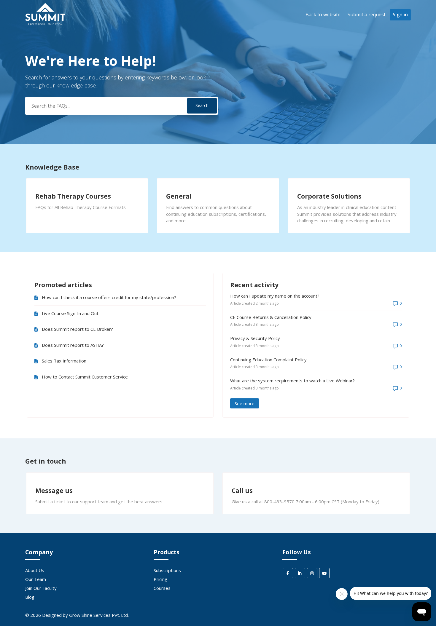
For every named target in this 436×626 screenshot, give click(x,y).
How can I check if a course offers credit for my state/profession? (109, 297)
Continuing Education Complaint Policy (268, 359)
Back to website (322, 14)
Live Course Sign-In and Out (70, 313)
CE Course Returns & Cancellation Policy (270, 317)
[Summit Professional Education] (45, 23)
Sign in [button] (400, 14)
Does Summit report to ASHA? (73, 345)
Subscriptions (167, 570)
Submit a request (367, 14)
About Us (34, 570)
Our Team (35, 579)
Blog (29, 597)
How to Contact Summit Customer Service (85, 377)
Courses (162, 588)
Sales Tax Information (64, 361)
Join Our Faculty (41, 588)
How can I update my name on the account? (274, 296)
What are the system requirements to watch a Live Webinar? (292, 381)
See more (247, 403)
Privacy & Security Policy (255, 338)
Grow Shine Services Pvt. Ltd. (99, 615)
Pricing (160, 579)
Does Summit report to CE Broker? (77, 329)
